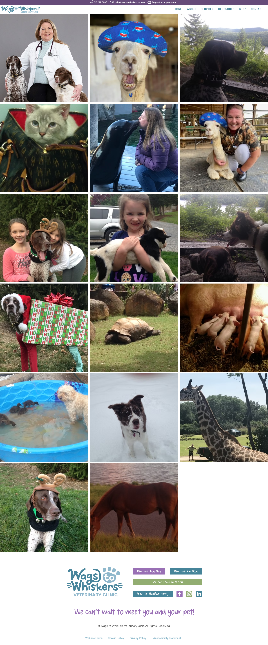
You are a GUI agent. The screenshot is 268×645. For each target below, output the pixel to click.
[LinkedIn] (199, 594)
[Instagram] (189, 594)
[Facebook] (179, 594)
